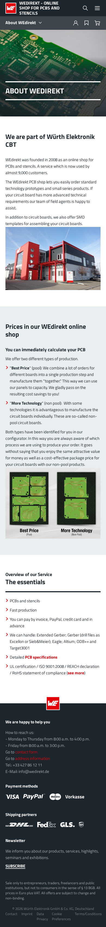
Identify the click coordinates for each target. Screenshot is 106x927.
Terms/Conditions (88, 913)
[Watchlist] (86, 23)
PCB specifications (41, 657)
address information (32, 758)
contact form (26, 752)
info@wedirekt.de (33, 771)
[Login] (75, 23)
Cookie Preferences (61, 916)
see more (76, 673)
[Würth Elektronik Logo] (12, 8)
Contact (11, 913)
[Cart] (97, 23)
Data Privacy (42, 916)
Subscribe (15, 866)
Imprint (27, 913)
